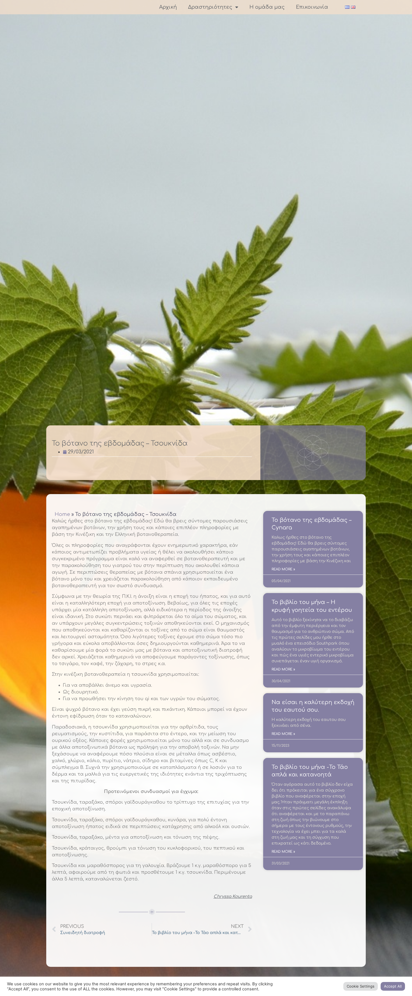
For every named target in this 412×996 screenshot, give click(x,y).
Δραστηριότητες (210, 7)
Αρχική (168, 7)
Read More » (283, 569)
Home (62, 514)
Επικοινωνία (312, 7)
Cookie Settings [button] (360, 986)
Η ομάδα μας (267, 7)
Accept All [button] (393, 986)
